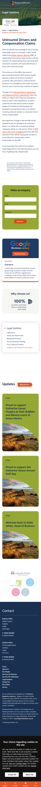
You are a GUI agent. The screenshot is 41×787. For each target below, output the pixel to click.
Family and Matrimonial (15, 336)
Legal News (11, 333)
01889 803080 (9, 633)
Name (7, 196)
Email (6, 204)
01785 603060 (9, 657)
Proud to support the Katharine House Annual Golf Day (20, 470)
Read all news (24, 385)
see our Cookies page (18, 763)
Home (4, 30)
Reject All (29, 775)
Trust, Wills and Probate (15, 344)
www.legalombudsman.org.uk (23, 718)
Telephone (8, 212)
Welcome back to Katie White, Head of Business (20, 524)
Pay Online (6, 685)
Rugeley (5, 619)
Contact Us (6, 682)
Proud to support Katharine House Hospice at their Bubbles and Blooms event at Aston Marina (20, 411)
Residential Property (14, 339)
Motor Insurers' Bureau (21, 55)
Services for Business (9, 674)
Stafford (5, 643)
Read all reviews (20, 254)
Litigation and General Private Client (14, 32)
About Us (5, 669)
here (9, 701)
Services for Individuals (10, 677)
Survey (4, 687)
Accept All (12, 775)
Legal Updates (13, 30)
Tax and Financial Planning (16, 342)
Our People (6, 672)
